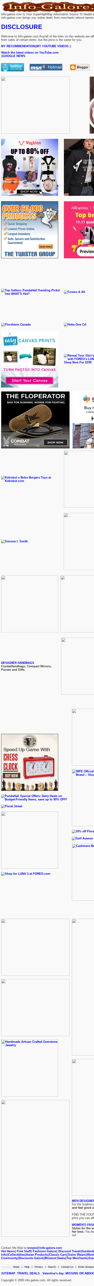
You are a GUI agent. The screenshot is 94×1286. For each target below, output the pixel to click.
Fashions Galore (44, 1251)
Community (9, 1258)
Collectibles (16, 1254)
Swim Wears (77, 1254)
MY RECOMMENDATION (18, 46)
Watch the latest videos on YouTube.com (30, 52)
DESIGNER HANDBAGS (17, 663)
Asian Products (37, 1254)
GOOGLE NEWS (14, 56)
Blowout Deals (55, 1258)
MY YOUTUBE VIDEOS (53, 46)
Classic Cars (58, 1254)
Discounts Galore (31, 1258)
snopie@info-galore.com (44, 1248)
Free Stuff (24, 1251)
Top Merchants (76, 1258)
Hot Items (8, 1251)
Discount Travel (69, 1251)
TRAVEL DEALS (28, 1273)
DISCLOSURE (21, 26)
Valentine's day (53, 1273)
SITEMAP (8, 1273)
